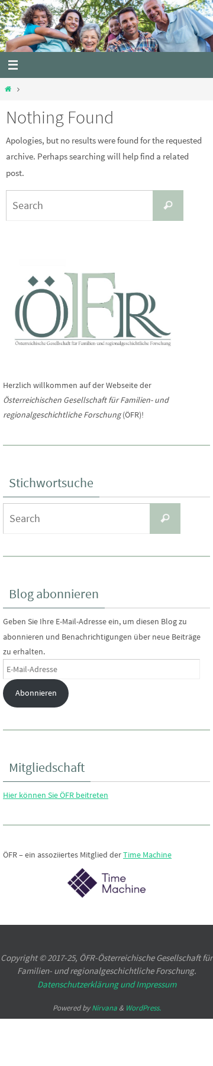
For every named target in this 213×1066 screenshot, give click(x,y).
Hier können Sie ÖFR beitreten (55, 795)
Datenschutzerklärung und (86, 984)
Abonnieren (36, 692)
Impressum (156, 984)
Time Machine (147, 854)
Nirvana (104, 1008)
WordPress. (143, 1008)
